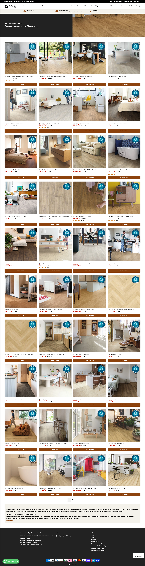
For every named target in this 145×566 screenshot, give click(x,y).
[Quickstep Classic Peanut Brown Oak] (21, 244)
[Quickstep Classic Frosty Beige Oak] (89, 425)
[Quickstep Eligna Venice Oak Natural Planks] (55, 470)
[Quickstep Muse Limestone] (124, 336)
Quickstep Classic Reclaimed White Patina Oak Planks (53, 443)
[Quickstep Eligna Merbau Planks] (21, 151)
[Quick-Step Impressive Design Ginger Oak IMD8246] (124, 291)
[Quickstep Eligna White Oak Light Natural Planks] (124, 198)
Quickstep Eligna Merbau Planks (13, 170)
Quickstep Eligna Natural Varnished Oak (83, 309)
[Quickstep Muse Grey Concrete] (89, 336)
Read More (9, 520)
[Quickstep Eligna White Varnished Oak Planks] (55, 291)
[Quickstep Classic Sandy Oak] (21, 425)
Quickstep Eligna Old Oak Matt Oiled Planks (84, 170)
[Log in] (136, 6)
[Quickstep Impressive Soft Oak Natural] (89, 58)
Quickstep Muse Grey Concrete (81, 354)
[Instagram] (63, 536)
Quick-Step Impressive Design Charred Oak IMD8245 (52, 354)
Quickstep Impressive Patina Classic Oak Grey (50, 123)
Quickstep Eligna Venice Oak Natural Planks (50, 488)
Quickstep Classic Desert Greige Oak (14, 488)
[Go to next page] (75, 500)
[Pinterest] (67, 536)
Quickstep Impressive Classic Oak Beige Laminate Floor (53, 76)
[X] (60, 536)
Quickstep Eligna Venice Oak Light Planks (83, 263)
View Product (21, 84)
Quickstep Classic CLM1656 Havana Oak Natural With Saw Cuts (55, 216)
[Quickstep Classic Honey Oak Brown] (124, 425)
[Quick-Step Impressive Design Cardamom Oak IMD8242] (21, 336)
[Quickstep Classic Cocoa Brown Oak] (89, 198)
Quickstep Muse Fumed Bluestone (13, 399)
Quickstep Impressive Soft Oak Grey (117, 76)
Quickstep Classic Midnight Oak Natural (83, 123)
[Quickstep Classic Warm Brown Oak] (124, 380)
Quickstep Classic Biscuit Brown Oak (48, 170)
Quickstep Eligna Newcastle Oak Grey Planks (84, 488)
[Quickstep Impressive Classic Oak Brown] (124, 104)
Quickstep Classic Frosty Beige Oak (82, 443)
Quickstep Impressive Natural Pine (116, 488)
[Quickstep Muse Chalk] (55, 380)
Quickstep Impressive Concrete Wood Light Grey (17, 216)
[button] (138, 555)
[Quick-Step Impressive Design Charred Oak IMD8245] (55, 336)
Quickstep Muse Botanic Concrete (81, 399)
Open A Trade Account (116, 1)
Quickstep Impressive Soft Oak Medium (118, 263)
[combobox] (32, 6)
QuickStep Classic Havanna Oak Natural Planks (51, 263)
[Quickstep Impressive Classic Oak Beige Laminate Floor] (55, 58)
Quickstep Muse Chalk (44, 399)
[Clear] (38, 6)
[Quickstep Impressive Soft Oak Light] (21, 104)
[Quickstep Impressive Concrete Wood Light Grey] (21, 198)
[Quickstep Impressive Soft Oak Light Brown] (124, 151)
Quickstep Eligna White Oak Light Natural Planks (120, 216)
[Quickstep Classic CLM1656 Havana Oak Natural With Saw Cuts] (55, 198)
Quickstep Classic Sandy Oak (12, 443)
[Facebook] (56, 536)
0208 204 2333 (30, 1)
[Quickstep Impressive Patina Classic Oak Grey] (55, 104)
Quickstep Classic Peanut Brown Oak (14, 263)
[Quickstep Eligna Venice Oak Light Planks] (89, 244)
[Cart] (139, 6)
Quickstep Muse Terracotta (11, 309)
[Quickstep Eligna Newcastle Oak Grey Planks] (89, 470)
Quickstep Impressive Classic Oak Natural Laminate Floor (19, 76)
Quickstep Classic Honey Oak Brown (117, 443)
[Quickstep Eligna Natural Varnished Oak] (89, 291)
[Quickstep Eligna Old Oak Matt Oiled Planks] (89, 151)
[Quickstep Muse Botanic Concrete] (89, 380)
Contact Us (137, 1)
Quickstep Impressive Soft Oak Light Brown (119, 170)
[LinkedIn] (70, 536)
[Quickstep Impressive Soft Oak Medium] (124, 244)
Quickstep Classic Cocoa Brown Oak (82, 216)
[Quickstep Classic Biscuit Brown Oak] (55, 151)
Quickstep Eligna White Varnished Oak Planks (50, 309)
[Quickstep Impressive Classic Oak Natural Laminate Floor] (21, 58)
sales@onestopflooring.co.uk (14, 1)
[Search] (42, 6)
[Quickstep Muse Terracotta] (21, 291)
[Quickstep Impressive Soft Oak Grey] (124, 58)
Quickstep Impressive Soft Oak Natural (83, 76)
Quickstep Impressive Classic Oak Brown (118, 123)
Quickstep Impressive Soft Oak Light (14, 123)
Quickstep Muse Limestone (114, 354)
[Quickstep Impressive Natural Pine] (124, 470)
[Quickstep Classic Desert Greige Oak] (21, 470)
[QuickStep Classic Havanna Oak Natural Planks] (55, 244)
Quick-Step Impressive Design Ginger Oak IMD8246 (121, 309)
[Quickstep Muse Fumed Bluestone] (21, 380)
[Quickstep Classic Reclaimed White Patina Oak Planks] (55, 425)
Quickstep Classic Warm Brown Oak (117, 399)
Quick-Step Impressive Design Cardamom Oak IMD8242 (19, 354)
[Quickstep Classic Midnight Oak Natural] (89, 104)
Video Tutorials (128, 1)
